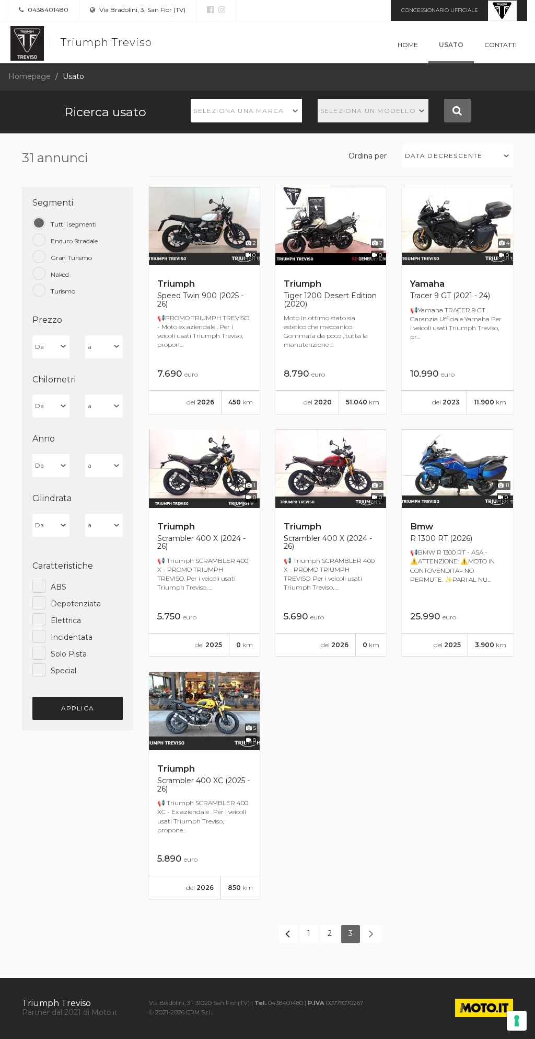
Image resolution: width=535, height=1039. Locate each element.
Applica (77, 708)
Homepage (29, 76)
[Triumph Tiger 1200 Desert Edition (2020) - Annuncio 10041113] (330, 300)
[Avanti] (371, 934)
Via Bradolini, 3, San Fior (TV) (141, 10)
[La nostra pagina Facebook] (210, 10)
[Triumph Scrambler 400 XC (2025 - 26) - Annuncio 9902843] (204, 785)
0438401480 (47, 10)
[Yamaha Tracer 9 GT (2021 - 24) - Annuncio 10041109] (457, 300)
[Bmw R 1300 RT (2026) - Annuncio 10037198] (457, 543)
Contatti (500, 45)
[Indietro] (287, 934)
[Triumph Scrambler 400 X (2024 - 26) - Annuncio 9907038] (330, 543)
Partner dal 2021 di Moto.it (70, 1012)
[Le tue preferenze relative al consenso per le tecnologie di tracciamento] (517, 1021)
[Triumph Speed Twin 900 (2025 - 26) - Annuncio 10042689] (204, 300)
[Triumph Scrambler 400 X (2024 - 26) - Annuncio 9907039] (204, 543)
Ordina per (367, 156)
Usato (451, 45)
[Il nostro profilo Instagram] (220, 10)
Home (408, 45)
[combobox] (246, 110)
